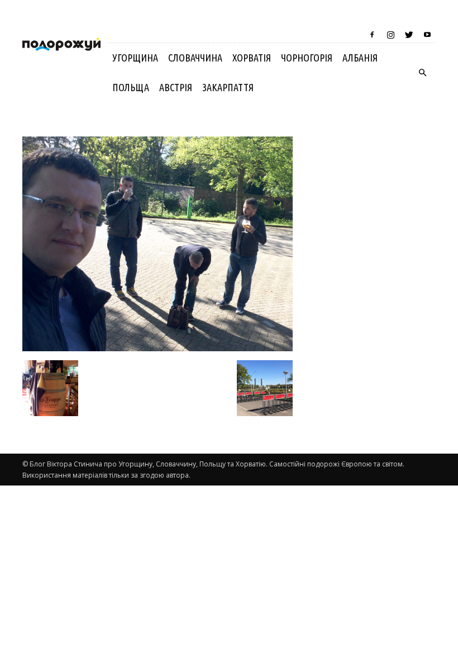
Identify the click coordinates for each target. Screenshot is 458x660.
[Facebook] (372, 35)
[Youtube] (427, 35)
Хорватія (251, 57)
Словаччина (195, 57)
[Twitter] (408, 35)
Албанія (360, 57)
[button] (422, 72)
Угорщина (135, 57)
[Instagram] (390, 35)
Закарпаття (228, 87)
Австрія (175, 87)
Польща (130, 87)
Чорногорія (306, 57)
